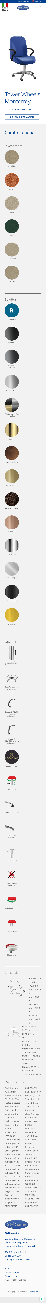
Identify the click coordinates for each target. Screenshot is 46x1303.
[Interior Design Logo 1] (23, 6)
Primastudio (34, 1292)
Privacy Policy (12, 1272)
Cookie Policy (12, 1276)
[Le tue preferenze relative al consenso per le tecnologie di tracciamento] (42, 1299)
